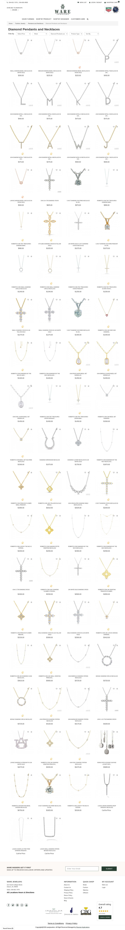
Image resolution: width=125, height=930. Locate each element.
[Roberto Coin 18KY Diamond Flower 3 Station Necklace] (50, 570)
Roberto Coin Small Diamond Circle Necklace (21, 287)
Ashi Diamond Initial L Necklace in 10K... (21, 114)
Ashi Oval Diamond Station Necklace (78, 763)
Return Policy (68, 895)
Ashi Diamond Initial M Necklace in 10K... (50, 114)
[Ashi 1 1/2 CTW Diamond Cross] (107, 699)
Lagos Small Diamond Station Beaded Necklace (49, 849)
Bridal (85, 885)
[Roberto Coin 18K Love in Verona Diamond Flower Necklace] (107, 613)
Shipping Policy (68, 890)
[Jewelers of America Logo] (71, 911)
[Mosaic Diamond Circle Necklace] (107, 656)
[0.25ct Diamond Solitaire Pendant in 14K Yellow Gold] (107, 224)
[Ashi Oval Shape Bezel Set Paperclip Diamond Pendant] (21, 397)
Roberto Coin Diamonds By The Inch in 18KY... (21, 374)
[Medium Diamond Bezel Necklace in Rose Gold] (78, 51)
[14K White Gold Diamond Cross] (78, 570)
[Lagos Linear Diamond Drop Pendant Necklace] (107, 786)
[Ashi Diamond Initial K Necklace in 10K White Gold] (78, 94)
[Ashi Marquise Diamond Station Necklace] (78, 699)
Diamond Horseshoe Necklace (50, 460)
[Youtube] (26, 905)
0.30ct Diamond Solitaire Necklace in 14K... (78, 201)
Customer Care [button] (78, 19)
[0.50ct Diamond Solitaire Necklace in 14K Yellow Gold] (50, 786)
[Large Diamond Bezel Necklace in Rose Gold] (21, 181)
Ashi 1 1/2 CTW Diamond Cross (106, 719)
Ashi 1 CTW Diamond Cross (21, 589)
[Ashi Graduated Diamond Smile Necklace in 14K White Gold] (78, 483)
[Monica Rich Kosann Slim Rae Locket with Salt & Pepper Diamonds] (107, 743)
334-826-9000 (23, 2)
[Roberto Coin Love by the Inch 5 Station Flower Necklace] (78, 786)
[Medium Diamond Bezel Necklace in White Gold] (50, 51)
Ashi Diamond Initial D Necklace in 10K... (107, 114)
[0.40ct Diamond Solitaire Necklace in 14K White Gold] (78, 310)
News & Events (68, 898)
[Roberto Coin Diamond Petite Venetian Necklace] (50, 527)
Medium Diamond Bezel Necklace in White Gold (49, 71)
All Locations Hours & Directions (20, 892)
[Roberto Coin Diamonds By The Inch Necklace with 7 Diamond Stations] (107, 527)
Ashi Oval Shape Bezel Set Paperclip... (21, 417)
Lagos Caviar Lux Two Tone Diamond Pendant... (21, 849)
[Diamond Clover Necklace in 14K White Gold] (78, 440)
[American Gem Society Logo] (53, 911)
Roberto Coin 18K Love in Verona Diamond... (107, 633)
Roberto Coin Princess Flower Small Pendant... (21, 504)
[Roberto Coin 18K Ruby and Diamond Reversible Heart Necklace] (107, 310)
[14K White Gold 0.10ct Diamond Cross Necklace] (78, 224)
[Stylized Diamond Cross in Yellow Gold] (50, 224)
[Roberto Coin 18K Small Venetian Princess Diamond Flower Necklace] (50, 656)
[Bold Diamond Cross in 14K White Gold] (78, 613)
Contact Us (67, 887)
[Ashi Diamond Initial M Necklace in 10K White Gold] (50, 94)
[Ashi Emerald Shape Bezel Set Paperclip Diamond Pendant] (107, 354)
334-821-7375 (13, 2)
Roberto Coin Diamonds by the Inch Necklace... (50, 374)
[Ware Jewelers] (62, 9)
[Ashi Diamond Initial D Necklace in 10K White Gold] (107, 94)
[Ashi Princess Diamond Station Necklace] (50, 699)
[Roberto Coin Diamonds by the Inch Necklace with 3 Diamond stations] (50, 354)
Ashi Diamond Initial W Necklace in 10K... (78, 158)
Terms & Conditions (56, 923)
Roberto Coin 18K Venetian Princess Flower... (107, 590)
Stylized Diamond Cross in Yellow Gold (49, 244)
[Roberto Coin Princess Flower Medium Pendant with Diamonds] (21, 613)
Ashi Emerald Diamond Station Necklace (78, 676)
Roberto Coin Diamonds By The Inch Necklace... (107, 460)
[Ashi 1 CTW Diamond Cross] (21, 570)
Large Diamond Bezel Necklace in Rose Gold (21, 201)
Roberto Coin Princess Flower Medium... (21, 633)
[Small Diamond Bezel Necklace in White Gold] (21, 51)
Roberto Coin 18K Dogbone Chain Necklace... (21, 676)
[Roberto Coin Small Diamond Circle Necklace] (21, 267)
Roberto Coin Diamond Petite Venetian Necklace (49, 547)
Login (103, 887)
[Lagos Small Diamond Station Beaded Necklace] (50, 829)
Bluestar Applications (83, 927)
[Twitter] (12, 905)
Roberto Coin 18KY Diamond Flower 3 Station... (50, 590)
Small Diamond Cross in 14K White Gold (50, 331)
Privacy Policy (68, 892)
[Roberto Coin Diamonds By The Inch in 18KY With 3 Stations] (21, 354)
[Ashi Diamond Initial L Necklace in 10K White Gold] (21, 94)
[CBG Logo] (86, 911)
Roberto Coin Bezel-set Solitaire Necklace (21, 460)
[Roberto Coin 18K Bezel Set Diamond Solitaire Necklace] (107, 397)
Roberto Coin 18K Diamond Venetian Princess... (49, 763)
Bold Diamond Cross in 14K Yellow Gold (49, 633)
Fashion (85, 887)
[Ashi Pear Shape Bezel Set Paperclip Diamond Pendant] (78, 354)
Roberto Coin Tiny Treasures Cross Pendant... (78, 287)
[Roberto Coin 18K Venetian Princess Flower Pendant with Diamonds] (107, 570)
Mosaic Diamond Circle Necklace (107, 676)
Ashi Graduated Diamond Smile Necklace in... (78, 504)
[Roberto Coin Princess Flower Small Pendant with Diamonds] (21, 483)
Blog (65, 900)
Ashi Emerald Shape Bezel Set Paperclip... (107, 374)
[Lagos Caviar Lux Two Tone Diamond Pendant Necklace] (21, 829)
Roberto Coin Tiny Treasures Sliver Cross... (107, 287)
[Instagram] (21, 905)
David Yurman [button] (28, 19)
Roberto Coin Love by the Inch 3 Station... (21, 547)
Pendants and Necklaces (35, 23)
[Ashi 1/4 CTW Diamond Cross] (50, 181)
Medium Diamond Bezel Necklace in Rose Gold (78, 71)
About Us (67, 885)
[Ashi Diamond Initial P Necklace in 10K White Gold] (107, 51)
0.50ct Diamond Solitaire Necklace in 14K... (49, 806)
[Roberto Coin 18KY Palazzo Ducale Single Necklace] (50, 483)
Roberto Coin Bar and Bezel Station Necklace (21, 806)
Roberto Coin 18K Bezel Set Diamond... (107, 417)
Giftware (85, 892)
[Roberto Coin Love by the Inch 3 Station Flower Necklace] (21, 527)
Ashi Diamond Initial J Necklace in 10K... (107, 158)
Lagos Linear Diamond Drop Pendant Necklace (107, 806)
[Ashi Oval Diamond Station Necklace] (78, 743)
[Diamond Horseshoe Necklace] (50, 440)
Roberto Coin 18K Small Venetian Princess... (50, 676)
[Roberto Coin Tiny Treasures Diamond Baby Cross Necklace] (107, 181)
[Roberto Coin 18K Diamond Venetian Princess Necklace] (50, 743)
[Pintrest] (17, 905)
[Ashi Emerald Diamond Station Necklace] (78, 656)
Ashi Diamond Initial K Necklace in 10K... (78, 114)
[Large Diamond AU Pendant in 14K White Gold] (21, 743)
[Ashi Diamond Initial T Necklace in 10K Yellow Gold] (21, 137)
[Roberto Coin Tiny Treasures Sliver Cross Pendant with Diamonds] (107, 267)
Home (10, 23)
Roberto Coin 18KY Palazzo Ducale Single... (49, 504)
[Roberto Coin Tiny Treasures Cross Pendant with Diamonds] (78, 267)
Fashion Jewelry (20, 23)
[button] (87, 19)
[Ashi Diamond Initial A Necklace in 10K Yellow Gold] (50, 137)
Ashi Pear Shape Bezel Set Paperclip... (78, 374)
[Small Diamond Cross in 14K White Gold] (50, 310)
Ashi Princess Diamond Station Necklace (50, 720)
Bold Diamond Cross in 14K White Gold (78, 633)
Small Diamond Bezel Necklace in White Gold (21, 71)
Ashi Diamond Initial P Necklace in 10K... (107, 71)
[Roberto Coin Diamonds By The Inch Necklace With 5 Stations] (107, 440)
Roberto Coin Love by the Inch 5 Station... (78, 806)
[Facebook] (8, 905)
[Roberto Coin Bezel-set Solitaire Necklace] (21, 440)
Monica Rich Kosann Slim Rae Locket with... (106, 763)
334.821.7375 (15, 889)
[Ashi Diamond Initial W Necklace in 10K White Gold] (78, 137)
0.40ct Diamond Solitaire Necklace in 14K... (78, 331)
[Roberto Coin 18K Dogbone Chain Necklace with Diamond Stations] (21, 656)
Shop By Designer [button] (61, 19)
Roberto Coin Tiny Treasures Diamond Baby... (107, 201)
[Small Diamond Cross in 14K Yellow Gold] (21, 310)
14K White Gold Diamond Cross (78, 589)
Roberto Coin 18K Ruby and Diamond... (107, 331)
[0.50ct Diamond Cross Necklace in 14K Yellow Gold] (107, 483)
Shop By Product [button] (43, 19)
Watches (85, 890)
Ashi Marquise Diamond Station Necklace (78, 720)
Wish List (105, 885)
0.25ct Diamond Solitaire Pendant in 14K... (107, 244)
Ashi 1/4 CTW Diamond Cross (50, 200)
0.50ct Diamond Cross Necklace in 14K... (107, 504)
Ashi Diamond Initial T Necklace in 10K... (21, 158)
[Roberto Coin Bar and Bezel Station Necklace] (21, 786)
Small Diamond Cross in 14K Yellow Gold (21, 331)
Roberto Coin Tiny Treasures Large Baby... (78, 417)
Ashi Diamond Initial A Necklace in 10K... (50, 158)
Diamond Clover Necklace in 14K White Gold (78, 460)
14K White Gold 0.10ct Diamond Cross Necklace (78, 244)
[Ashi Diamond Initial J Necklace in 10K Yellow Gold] (107, 137)
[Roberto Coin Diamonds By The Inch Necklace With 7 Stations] (78, 527)
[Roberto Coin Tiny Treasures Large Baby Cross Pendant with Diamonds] (78, 397)
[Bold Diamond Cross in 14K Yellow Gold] (50, 613)
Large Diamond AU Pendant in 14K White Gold (21, 763)
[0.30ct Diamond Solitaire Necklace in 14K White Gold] (78, 181)
